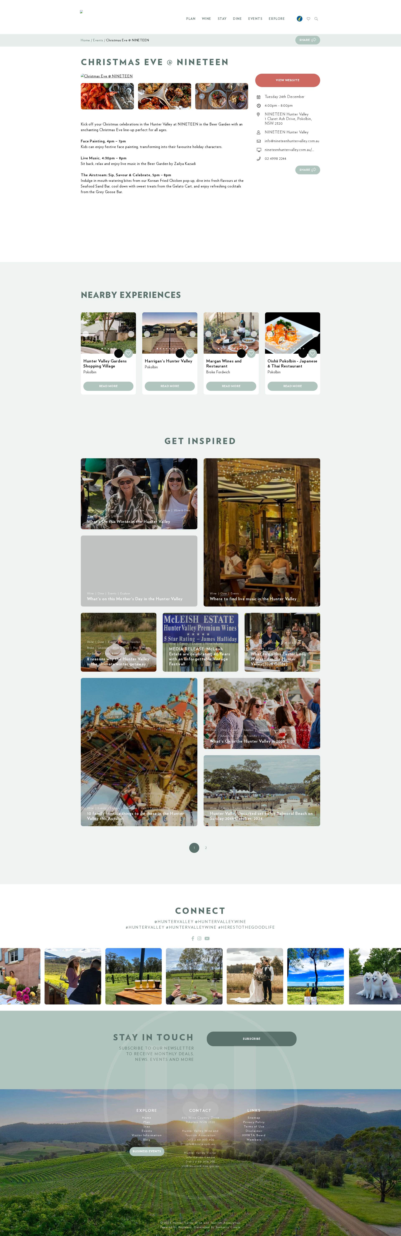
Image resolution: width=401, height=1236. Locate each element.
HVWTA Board (254, 1135)
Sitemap (254, 1117)
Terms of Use (254, 1126)
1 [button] (194, 848)
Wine (206, 18)
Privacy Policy (254, 1122)
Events (255, 18)
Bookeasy (185, 1227)
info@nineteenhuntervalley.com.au (292, 141)
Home (85, 40)
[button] (107, 96)
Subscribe (251, 1038)
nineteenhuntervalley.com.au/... (289, 150)
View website (287, 80)
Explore (277, 18)
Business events (147, 1151)
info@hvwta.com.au (200, 1144)
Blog (146, 1139)
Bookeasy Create (228, 1227)
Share (304, 40)
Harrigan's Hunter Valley (168, 361)
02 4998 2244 (275, 159)
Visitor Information (147, 1135)
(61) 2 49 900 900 (200, 1139)
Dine (237, 18)
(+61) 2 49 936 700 (200, 1161)
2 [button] (206, 848)
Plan (190, 18)
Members (254, 1139)
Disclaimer (254, 1131)
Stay (222, 18)
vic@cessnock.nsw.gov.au (200, 1166)
